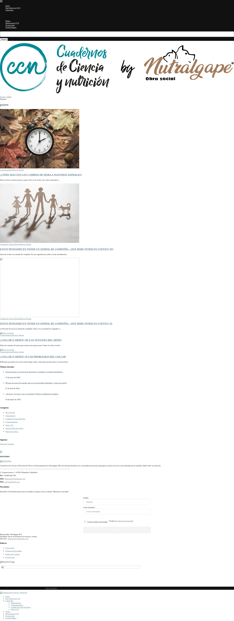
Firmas (7, 21)
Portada (3, 97)
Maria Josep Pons (11, 432)
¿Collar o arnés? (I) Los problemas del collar (33, 356)
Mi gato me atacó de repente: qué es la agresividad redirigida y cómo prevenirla (36, 383)
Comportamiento (17, 14)
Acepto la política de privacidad (97, 522)
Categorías (9, 10)
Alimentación (16, 12)
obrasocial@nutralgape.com (15, 479)
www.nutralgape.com (12, 482)
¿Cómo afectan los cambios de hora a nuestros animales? (41, 174)
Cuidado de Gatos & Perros (21, 17)
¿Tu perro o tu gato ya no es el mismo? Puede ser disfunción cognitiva (31, 394)
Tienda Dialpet (10, 27)
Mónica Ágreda (18, 170)
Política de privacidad (13, 551)
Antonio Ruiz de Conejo (14, 428)
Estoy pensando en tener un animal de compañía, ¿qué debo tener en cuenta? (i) (56, 323)
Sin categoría (10, 412)
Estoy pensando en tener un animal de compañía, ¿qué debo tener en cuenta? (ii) (56, 249)
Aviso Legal (9, 548)
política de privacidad (125, 521)
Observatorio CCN (12, 23)
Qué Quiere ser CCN (12, 8)
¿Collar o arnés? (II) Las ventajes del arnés (30, 340)
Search (4, 39)
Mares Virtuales (51, 588)
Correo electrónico (89, 507)
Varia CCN (15, 19)
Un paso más (10, 25)
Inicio (7, 6)
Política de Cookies (12, 554)
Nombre (85, 498)
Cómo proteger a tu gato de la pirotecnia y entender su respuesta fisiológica (34, 372)
